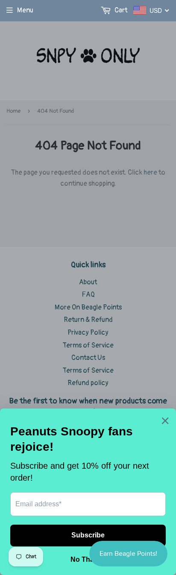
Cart (120, 10)
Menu (25, 10)
